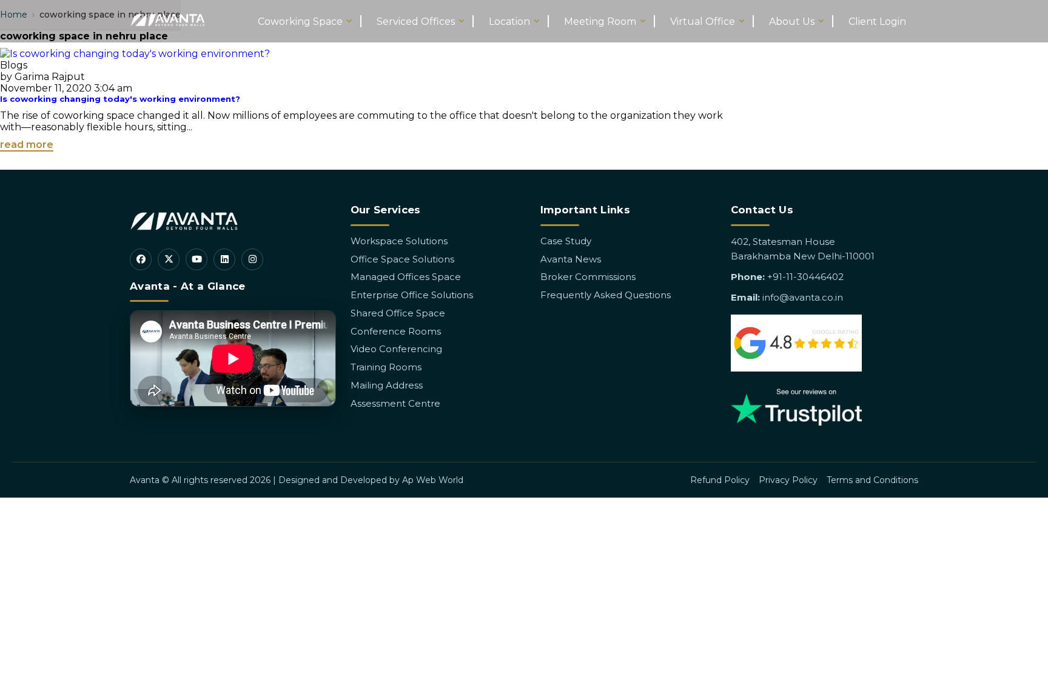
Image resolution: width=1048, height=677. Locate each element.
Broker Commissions (588, 276)
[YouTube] (196, 259)
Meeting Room (600, 21)
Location (509, 21)
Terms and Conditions (872, 480)
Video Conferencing (396, 349)
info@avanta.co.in (802, 297)
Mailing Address (387, 385)
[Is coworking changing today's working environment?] (135, 53)
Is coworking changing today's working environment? (120, 99)
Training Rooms (386, 367)
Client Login (877, 21)
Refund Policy (720, 480)
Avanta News (570, 259)
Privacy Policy (788, 480)
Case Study (565, 241)
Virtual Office (702, 21)
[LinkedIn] (224, 259)
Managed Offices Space (406, 276)
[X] (169, 259)
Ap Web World (432, 480)
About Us (792, 21)
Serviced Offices (416, 21)
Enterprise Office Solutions (412, 295)
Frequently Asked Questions (605, 295)
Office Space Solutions (402, 259)
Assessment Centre (395, 403)
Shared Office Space (398, 313)
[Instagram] (252, 259)
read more (26, 144)
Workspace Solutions (399, 241)
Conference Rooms (396, 331)
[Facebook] (141, 259)
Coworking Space (300, 21)
